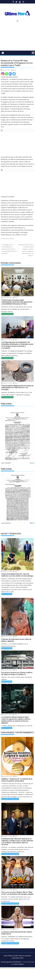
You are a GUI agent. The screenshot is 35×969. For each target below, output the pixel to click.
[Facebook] (10, 74)
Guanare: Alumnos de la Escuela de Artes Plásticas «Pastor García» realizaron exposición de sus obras (25, 250)
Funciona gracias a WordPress (11, 962)
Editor (14, 70)
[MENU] (33, 52)
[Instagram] (2, 74)
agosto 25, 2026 (7, 714)
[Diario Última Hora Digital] (2, 52)
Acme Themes (19, 964)
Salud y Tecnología (7, 594)
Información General (8, 238)
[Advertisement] (17, 37)
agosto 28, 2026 (7, 297)
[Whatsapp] (6, 74)
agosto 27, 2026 (7, 636)
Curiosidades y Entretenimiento (10, 799)
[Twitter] (14, 74)
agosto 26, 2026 (7, 670)
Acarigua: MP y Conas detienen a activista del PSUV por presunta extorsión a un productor (9, 249)
